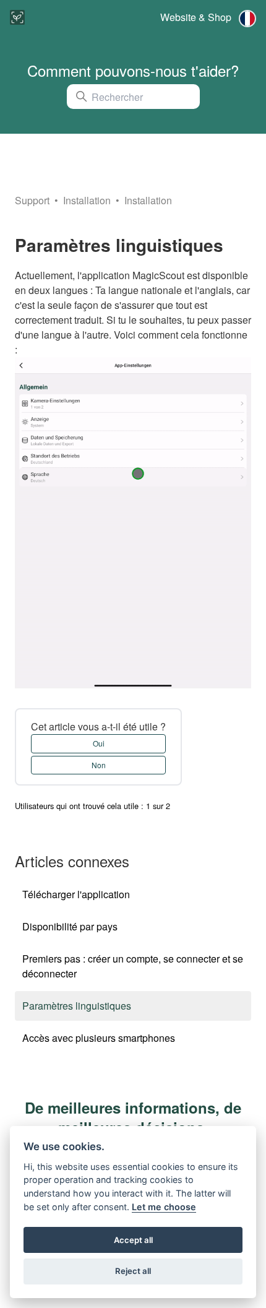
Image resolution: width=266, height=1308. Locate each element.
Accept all (133, 1240)
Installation (88, 200)
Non (99, 765)
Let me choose (164, 1207)
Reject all (133, 1271)
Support (32, 200)
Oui (99, 743)
